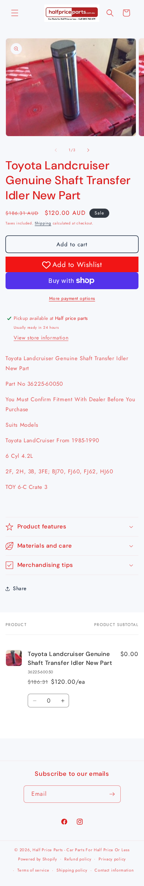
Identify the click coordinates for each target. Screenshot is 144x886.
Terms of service (33, 870)
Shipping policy (72, 870)
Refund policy (77, 859)
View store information (41, 337)
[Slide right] (88, 150)
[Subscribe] (112, 794)
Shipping (43, 223)
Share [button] (20, 588)
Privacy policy (112, 859)
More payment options (72, 298)
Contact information (114, 870)
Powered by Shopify (37, 859)
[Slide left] (56, 150)
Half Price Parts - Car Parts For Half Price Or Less (81, 850)
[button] (15, 13)
